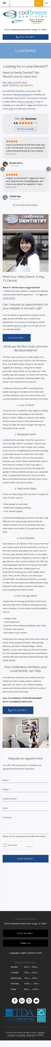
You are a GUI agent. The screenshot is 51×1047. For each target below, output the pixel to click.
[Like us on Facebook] (15, 1001)
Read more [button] (11, 153)
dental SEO (31, 1035)
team (10, 108)
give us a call (20, 325)
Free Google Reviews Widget (26, 205)
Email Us (25, 943)
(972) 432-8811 (27, 37)
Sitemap (41, 1032)
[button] (3, 169)
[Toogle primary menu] (4, 3)
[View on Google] (5, 164)
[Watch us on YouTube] (36, 1001)
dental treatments (22, 94)
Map (47, 3)
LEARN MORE (9, 298)
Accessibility (21, 1035)
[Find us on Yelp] (29, 1001)
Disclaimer (11, 1035)
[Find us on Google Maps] (22, 1001)
